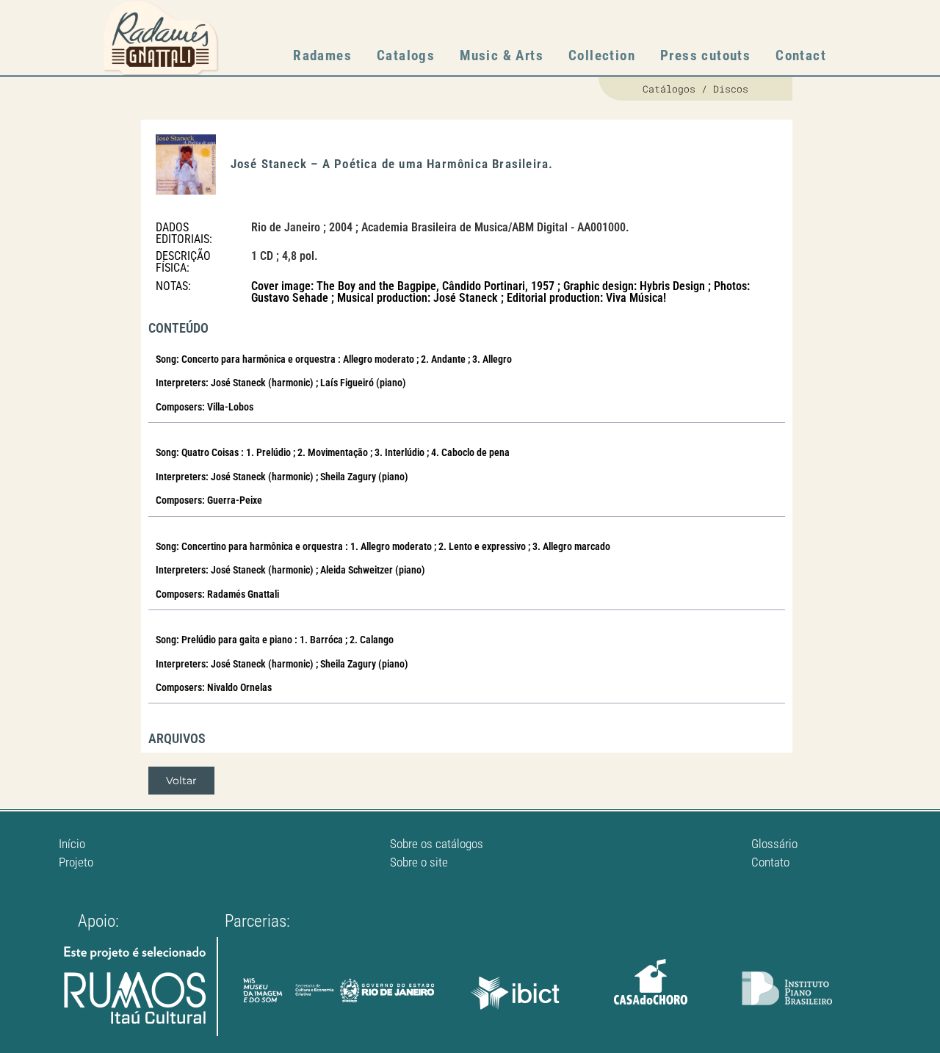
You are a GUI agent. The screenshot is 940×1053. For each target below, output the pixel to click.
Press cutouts (705, 55)
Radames (322, 55)
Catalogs (406, 55)
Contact (801, 55)
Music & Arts (501, 55)
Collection (601, 55)
